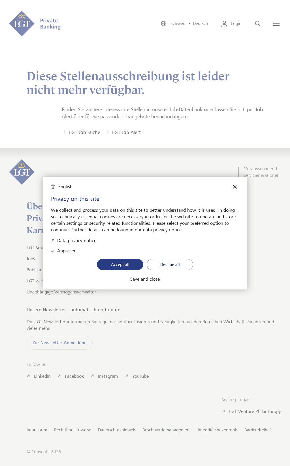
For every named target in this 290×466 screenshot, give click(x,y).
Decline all (170, 264)
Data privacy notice (76, 240)
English (65, 186)
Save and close (145, 279)
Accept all (120, 264)
